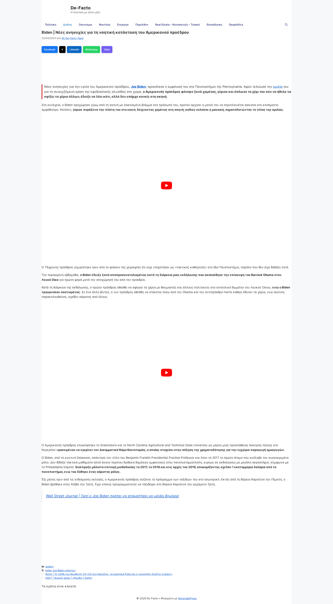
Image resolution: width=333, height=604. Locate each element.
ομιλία (278, 86)
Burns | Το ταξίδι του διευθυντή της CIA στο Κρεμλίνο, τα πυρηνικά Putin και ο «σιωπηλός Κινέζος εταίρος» (108, 574)
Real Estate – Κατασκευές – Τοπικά (177, 24)
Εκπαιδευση (214, 24)
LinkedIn (74, 49)
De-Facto (81, 7)
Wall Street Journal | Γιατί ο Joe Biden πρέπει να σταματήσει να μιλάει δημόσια (112, 496)
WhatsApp (91, 49)
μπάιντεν (70, 570)
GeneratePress (187, 598)
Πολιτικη (50, 24)
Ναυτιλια (104, 24)
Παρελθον (141, 24)
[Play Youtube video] (166, 185)
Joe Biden (58, 570)
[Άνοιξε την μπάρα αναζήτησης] (286, 24)
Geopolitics (236, 24)
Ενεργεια (123, 24)
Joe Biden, (139, 86)
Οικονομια (85, 24)
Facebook (49, 49)
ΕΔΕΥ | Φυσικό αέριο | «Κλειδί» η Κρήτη (68, 577)
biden (48, 570)
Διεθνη (67, 24)
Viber (107, 49)
